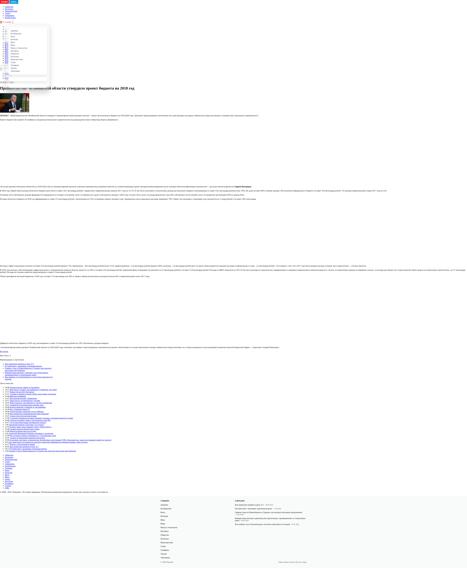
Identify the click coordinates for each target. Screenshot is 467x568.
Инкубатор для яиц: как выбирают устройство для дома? (33, 390)
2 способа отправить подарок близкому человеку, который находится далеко (41, 418)
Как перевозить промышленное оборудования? (29, 414)
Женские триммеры (18, 396)
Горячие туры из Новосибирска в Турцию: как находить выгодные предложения (42, 451)
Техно (7, 479)
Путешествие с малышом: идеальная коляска (23, 366)
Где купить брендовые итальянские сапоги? (28, 422)
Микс (7, 477)
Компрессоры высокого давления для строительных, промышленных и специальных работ (27, 374)
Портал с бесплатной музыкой (22, 444)
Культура (8, 473)
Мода (7, 475)
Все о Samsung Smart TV (20, 409)
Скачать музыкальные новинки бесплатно (27, 438)
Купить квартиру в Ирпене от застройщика (28, 407)
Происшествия (11, 11)
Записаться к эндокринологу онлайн (25, 401)
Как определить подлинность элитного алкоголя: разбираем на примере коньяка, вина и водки (48, 442)
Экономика (9, 15)
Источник (4, 351)
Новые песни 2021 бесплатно (22, 392)
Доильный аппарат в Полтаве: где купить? (26, 425)
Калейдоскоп (10, 18)
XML (7, 488)
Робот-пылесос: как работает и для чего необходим (31, 403)
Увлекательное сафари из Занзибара (24, 387)
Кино (7, 470)
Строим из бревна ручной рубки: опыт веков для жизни (33, 394)
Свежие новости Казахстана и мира (24, 429)
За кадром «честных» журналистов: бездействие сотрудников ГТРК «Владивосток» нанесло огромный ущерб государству (61, 440)
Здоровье (8, 468)
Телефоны (9, 484)
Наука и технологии (169, 527)
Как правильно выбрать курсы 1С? (19, 364)
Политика (9, 9)
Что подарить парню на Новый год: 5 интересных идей (33, 436)
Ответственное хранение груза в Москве (27, 412)
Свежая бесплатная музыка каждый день (27, 405)
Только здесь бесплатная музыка (23, 416)
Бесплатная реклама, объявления (23, 398)
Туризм (8, 486)
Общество (9, 7)
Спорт (7, 13)
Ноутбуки (9, 481)
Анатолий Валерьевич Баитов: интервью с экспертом (31, 433)
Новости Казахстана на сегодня (23, 431)
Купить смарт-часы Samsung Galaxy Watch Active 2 (31, 427)
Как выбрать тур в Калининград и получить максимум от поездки (262, 524)
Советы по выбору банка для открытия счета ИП (30, 420)
